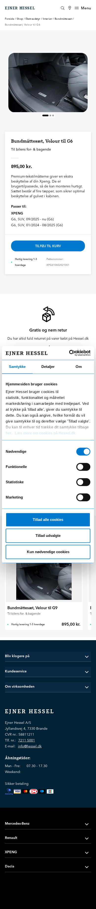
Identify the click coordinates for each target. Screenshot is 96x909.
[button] (48, 656)
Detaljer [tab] (48, 366)
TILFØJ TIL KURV (48, 246)
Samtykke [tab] (17, 366)
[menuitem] (70, 8)
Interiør (47, 18)
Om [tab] (79, 366)
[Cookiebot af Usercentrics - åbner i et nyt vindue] (69, 353)
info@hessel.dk (30, 746)
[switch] (83, 467)
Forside (9, 18)
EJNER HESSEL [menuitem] (20, 8)
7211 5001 (26, 740)
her (8, 433)
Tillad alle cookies (48, 519)
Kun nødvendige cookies (48, 552)
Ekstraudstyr (33, 18)
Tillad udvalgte (48, 535)
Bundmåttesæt (63, 18)
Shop (20, 18)
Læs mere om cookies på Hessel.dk (45, 433)
